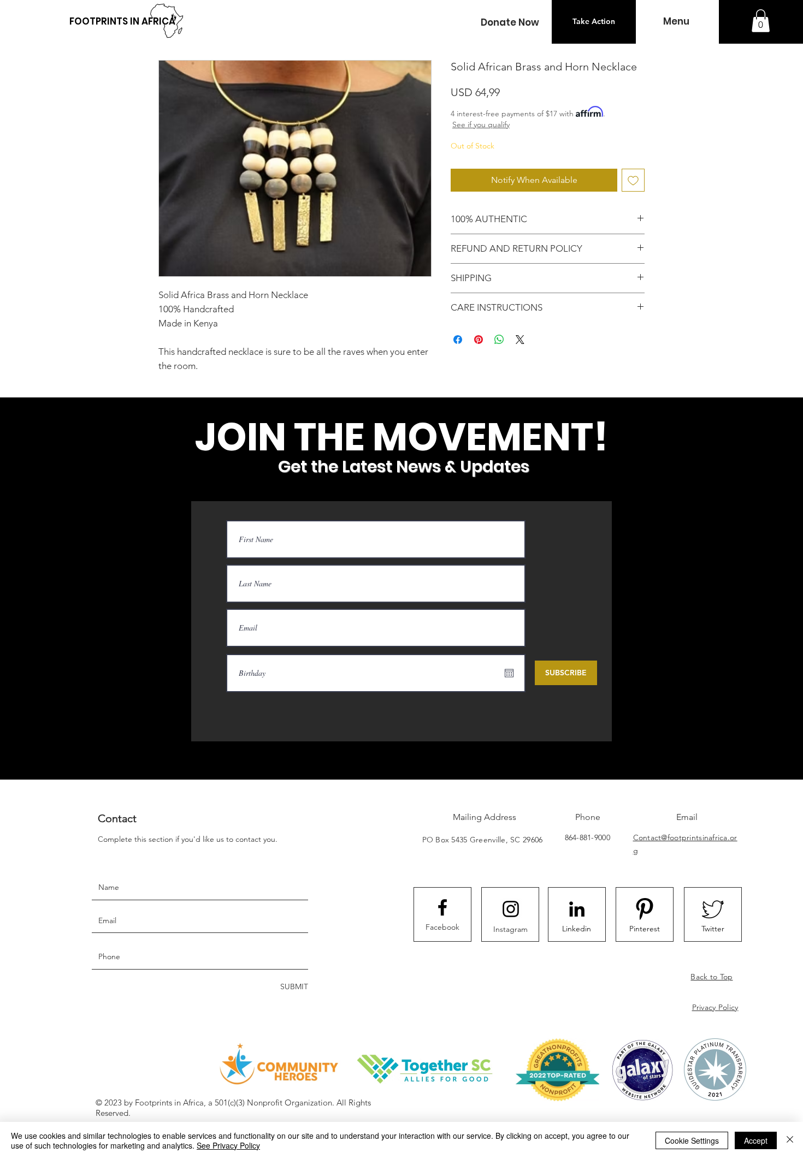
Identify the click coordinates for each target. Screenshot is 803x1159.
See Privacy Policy (228, 1145)
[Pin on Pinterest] (478, 339)
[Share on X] (520, 339)
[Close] (789, 1140)
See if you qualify (481, 124)
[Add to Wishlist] (633, 180)
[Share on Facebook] (457, 339)
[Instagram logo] (511, 909)
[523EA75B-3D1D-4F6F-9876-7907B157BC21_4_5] (713, 909)
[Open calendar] (509, 673)
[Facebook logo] (442, 907)
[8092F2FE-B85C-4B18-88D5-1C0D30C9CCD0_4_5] (645, 909)
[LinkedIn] (577, 909)
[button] (510, 22)
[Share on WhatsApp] (499, 339)
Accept (755, 1140)
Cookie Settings (692, 1140)
